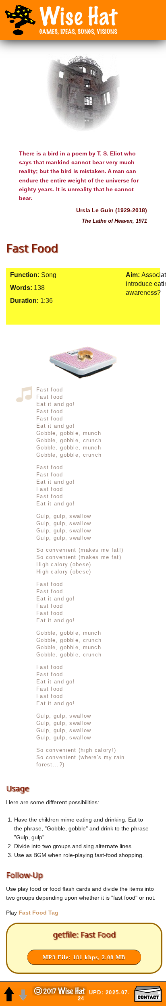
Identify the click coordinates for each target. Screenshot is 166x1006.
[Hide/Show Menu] (20, 20)
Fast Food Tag (37, 912)
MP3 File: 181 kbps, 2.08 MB (84, 957)
